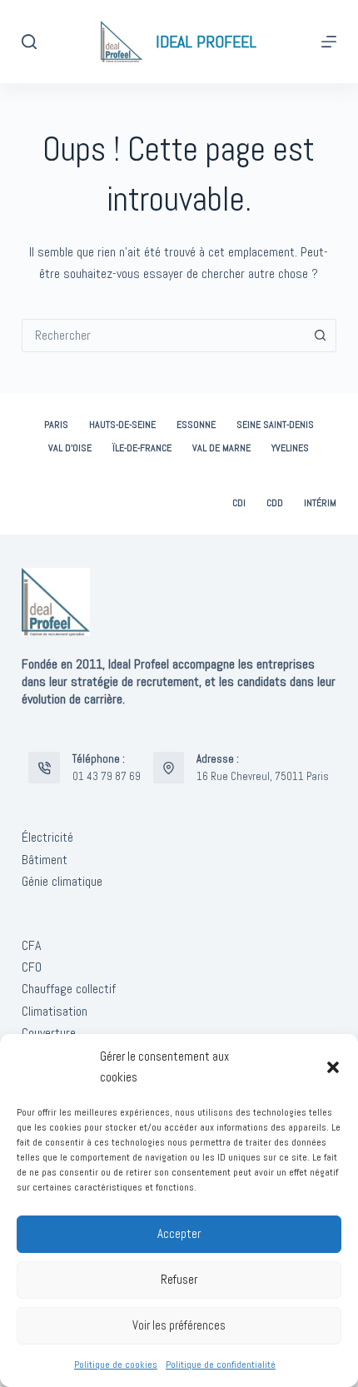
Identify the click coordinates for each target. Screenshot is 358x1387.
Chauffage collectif (69, 988)
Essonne (196, 425)
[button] (333, 1067)
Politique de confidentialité (221, 1364)
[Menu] (328, 41)
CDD (274, 503)
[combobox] (163, 335)
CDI (239, 503)
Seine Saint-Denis (275, 425)
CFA (31, 945)
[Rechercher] (29, 41)
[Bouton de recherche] (320, 335)
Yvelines (290, 448)
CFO (32, 967)
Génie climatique (62, 881)
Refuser (179, 1279)
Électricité (47, 837)
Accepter (179, 1233)
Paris (56, 425)
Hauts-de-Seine (122, 425)
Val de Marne (221, 448)
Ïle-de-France (142, 448)
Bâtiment (44, 859)
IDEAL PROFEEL (206, 41)
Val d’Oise (70, 448)
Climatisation (54, 1011)
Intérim (320, 503)
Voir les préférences (179, 1325)
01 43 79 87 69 (106, 776)
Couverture (49, 1032)
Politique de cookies (115, 1364)
